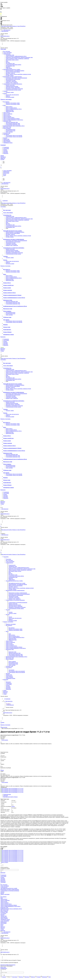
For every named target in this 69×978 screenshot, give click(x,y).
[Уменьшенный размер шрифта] (1, 3)
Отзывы (5, 149)
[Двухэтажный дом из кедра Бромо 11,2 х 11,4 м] (12, 788)
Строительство (6, 53)
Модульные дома (7, 127)
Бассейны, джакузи (10, 73)
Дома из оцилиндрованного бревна (11, 118)
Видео (2, 924)
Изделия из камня (10, 97)
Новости (3, 158)
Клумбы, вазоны (10, 75)
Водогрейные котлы (10, 129)
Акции (2, 155)
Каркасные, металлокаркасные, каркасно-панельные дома (19, 57)
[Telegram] (3, 163)
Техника (5, 91)
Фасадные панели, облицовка (13, 87)
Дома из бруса (6, 112)
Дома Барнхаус (6, 140)
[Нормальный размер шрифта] (1, 4)
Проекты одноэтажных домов (13, 104)
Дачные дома (6, 139)
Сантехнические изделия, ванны (13, 89)
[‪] (37, 706)
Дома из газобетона (7, 113)
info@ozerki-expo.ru (5, 36)
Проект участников (5, 894)
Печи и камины (7, 128)
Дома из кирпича (7, 116)
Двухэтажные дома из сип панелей (14, 135)
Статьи (2, 159)
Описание (5, 795)
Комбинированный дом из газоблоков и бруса (13, 125)
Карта (2, 925)
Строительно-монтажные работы (13, 64)
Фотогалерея (3, 923)
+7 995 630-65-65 (6, 30)
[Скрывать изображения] (1, 19)
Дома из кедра (6, 115)
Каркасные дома (7, 121)
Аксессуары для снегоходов (12, 94)
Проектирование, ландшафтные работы (15, 70)
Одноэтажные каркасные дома (13, 124)
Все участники (6, 51)
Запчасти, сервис (10, 92)
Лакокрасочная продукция (12, 86)
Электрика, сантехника (11, 81)
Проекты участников (6, 99)
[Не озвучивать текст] (1, 23)
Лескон (2, 770)
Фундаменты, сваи (10, 63)
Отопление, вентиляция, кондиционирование (16, 77)
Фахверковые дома (10, 65)
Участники (3, 49)
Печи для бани (9, 131)
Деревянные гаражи (7, 142)
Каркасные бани (9, 110)
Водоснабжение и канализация (13, 79)
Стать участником (7, 52)
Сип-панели (6, 134)
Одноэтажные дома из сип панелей (14, 136)
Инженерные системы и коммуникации (12, 76)
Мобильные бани (10, 111)
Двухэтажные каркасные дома (13, 123)
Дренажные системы (10, 80)
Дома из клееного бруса (8, 117)
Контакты (3, 157)
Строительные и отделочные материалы (12, 83)
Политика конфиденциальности (8, 964)
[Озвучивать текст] (1, 22)
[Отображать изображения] (1, 17)
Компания (3, 145)
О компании (6, 147)
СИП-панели (9, 68)
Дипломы (5, 150)
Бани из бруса (9, 106)
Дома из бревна (6, 141)
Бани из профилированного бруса (14, 109)
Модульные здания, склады (12, 59)
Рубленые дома (6, 133)
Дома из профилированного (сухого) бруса (13, 119)
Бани (7, 61)
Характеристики (7, 794)
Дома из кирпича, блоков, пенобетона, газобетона (17, 58)
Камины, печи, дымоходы (12, 82)
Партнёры (5, 152)
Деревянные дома (10, 55)
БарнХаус (8, 67)
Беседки (8, 62)
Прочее (5, 93)
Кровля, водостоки (10, 85)
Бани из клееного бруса (11, 107)
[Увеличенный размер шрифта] (2, 6)
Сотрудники (6, 148)
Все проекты (6, 101)
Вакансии (3, 930)
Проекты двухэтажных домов (13, 102)
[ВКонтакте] (3, 161)
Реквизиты (5, 153)
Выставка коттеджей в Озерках (10, 796)
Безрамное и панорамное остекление (14, 88)
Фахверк (5, 137)
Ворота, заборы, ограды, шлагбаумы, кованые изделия (18, 74)
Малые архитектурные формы (13, 71)
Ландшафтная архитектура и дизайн (11, 69)
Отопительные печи (10, 130)
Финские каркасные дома (12, 122)
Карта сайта (3, 967)
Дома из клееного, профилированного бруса (16, 56)
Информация (4, 922)
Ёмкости (8, 95)
